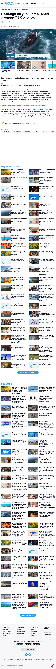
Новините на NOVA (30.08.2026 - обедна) (19, 440)
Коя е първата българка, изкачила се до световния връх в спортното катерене (46, 543)
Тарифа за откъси (31, 659)
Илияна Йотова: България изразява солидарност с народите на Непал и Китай (46, 329)
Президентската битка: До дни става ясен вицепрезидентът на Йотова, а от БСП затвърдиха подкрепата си (18, 269)
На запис (34, 3)
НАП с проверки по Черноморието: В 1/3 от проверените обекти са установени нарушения (18, 238)
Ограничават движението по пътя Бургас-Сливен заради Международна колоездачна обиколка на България (46, 180)
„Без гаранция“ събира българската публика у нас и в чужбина (47, 229)
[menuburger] (2, 3)
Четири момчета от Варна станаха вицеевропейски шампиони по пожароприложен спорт (46, 238)
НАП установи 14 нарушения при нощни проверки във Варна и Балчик (46, 212)
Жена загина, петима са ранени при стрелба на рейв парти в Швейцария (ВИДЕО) (47, 478)
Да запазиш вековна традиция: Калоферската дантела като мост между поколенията (18, 365)
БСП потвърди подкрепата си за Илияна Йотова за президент (18, 296)
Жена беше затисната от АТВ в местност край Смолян (47, 260)
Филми (32, 635)
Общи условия (49, 659)
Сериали (32, 633)
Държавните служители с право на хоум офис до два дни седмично (18, 204)
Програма (26, 3)
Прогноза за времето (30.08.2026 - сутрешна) (17, 260)
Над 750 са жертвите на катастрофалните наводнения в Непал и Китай (46, 470)
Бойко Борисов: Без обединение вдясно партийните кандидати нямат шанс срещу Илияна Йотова (46, 288)
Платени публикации (43, 660)
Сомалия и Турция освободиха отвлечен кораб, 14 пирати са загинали (19, 575)
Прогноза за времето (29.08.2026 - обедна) (17, 304)
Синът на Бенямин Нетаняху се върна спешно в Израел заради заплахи (18, 533)
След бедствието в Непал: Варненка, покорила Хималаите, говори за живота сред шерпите (18, 357)
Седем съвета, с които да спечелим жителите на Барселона (47, 566)
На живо (42, 3)
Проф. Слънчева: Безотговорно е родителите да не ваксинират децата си (47, 505)
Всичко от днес (7, 631)
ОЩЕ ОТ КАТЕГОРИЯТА (28, 372)
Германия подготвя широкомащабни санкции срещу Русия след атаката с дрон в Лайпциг (47, 534)
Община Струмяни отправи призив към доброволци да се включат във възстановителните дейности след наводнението (46, 270)
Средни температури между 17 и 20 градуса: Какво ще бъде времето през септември (18, 172)
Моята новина (6, 633)
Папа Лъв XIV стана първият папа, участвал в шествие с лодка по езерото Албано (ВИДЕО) (47, 172)
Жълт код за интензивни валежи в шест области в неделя (46, 279)
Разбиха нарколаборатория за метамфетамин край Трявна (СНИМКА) (47, 204)
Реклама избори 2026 (12, 659)
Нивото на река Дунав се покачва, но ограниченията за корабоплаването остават (18, 213)
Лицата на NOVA (21, 631)
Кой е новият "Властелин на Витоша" (20, 406)
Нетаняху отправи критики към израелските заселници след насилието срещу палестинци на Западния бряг (45, 586)
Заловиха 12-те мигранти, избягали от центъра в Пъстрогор (18, 313)
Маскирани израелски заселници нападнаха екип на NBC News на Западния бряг (46, 514)
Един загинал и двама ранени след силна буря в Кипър (20, 583)
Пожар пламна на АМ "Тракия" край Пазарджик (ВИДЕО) (18, 279)
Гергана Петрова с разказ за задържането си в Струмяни (46, 305)
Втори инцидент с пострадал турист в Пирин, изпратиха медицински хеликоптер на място (47, 322)
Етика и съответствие (34, 660)
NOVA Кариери (47, 634)
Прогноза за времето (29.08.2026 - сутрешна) (45, 363)
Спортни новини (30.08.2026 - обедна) (46, 433)
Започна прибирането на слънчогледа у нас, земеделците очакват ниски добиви (46, 245)
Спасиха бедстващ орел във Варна (19, 178)
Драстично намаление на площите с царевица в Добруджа (18, 253)
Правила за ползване (25, 660)
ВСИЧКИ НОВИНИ (28, 615)
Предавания (33, 631)
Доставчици (38, 659)
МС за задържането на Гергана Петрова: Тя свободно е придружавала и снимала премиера (47, 314)
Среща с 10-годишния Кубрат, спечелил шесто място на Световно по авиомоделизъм (46, 357)
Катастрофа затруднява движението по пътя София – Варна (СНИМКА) (18, 196)
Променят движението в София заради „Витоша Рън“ (46, 252)
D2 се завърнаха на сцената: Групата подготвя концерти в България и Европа (19, 221)
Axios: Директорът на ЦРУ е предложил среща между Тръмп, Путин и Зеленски (46, 559)
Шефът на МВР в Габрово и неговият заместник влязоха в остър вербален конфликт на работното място (46, 297)
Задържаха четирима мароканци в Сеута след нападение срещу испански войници (20, 567)
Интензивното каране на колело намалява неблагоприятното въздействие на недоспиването (46, 575)
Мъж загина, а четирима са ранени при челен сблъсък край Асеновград (18, 229)
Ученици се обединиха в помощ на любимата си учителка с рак (17, 347)
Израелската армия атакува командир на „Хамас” (19, 558)
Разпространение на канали (22, 659)
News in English (47, 636)
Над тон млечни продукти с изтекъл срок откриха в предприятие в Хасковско (18, 329)
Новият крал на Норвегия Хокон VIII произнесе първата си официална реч (46, 597)
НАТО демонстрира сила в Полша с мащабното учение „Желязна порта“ (23, 105)
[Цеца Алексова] (2, 21)
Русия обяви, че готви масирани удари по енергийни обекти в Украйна (19, 416)
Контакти (43, 659)
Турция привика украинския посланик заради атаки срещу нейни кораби (46, 605)
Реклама (5, 659)
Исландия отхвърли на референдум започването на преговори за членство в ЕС (20, 425)
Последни (5, 629)
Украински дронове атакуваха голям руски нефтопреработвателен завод (47, 497)
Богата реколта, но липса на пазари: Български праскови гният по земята (18, 245)
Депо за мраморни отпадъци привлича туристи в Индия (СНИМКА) (18, 597)
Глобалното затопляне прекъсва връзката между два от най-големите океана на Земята (20, 605)
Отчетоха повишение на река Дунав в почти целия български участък (18, 287)
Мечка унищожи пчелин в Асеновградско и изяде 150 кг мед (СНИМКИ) (46, 337)
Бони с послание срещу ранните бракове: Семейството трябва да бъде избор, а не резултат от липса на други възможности (18, 339)
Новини (17, 3)
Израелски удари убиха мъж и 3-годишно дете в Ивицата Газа (47, 407)
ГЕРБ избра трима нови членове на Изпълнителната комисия (47, 196)
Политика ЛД (17, 660)
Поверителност (11, 660)
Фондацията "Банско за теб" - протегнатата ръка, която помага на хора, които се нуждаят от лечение (47, 221)
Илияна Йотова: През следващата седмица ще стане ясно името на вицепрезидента (18, 322)
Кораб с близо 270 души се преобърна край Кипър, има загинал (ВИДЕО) (47, 389)
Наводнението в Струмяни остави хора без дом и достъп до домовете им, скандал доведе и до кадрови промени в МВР (46, 348)
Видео (4, 635)
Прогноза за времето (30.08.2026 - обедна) (17, 187)
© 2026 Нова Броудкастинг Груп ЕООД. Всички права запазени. (12, 665)
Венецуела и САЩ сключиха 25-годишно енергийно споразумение (46, 399)
